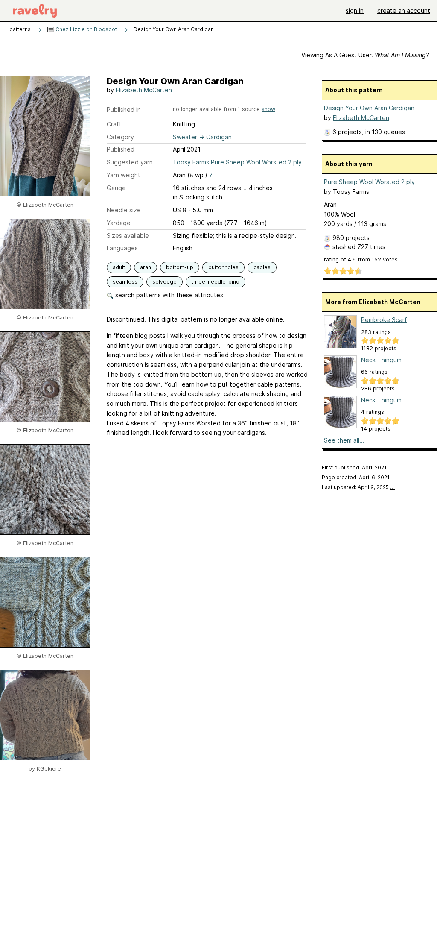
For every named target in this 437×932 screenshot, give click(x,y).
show (268, 109)
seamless (125, 281)
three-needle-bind (215, 281)
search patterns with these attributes (168, 295)
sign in (355, 10)
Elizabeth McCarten (144, 90)
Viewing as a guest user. (365, 55)
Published (120, 149)
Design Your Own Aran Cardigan (369, 107)
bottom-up (179, 267)
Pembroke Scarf (384, 319)
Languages (122, 248)
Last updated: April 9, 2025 (358, 487)
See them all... (344, 440)
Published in (124, 109)
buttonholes (223, 267)
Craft (114, 124)
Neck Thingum (381, 359)
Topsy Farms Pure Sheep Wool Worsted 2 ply (237, 162)
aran (145, 267)
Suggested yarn (130, 162)
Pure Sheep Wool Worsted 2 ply (369, 181)
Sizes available (128, 235)
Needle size (124, 210)
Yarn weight (123, 175)
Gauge (116, 187)
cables (262, 267)
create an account (403, 10)
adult (119, 267)
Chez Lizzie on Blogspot (85, 29)
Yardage (119, 222)
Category (120, 137)
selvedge (164, 281)
